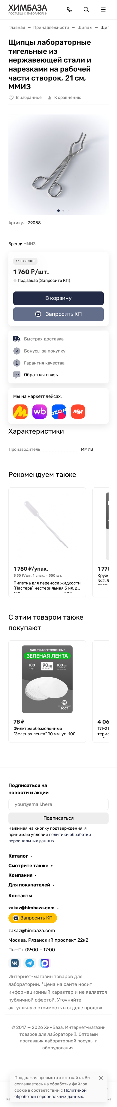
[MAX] (44, 963)
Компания (20, 875)
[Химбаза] (27, 9)
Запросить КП (64, 314)
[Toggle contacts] (69, 9)
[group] (58, 164)
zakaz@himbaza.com (31, 907)
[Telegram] (29, 963)
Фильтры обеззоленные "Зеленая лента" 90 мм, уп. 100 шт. (45, 732)
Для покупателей (29, 885)
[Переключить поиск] (86, 9)
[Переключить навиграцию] (103, 9)
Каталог (18, 856)
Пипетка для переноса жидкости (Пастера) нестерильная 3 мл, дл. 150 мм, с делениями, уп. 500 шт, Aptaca (47, 587)
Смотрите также (28, 865)
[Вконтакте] (14, 963)
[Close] (101, 1078)
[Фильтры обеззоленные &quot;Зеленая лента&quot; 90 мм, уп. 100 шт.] (47, 679)
